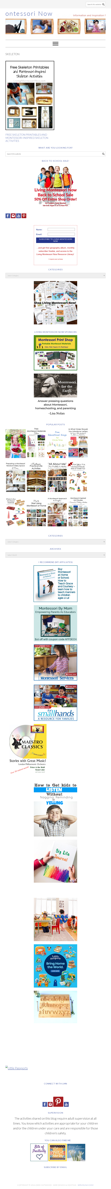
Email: (39, 234)
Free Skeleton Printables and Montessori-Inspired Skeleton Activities (26, 137)
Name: (39, 229)
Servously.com (86, 1185)
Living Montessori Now (55, 23)
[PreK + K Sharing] (58, 1160)
